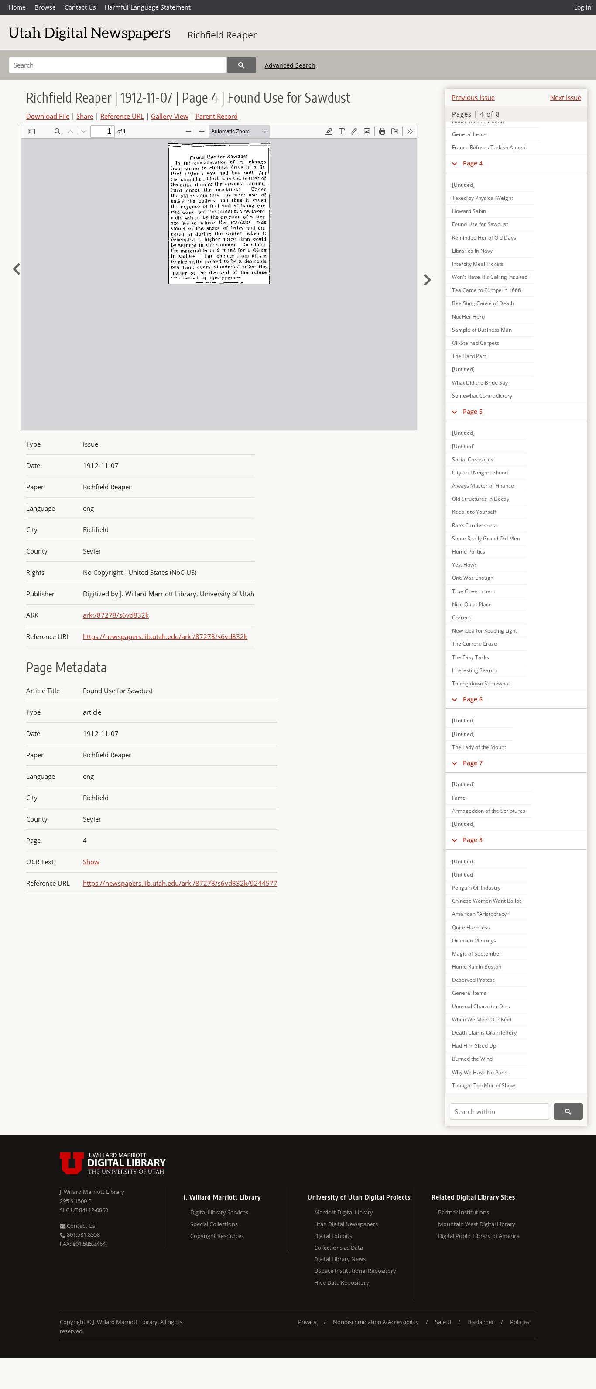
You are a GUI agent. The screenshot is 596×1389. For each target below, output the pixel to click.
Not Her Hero (468, 316)
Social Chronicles (472, 459)
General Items (469, 134)
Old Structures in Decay (480, 498)
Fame (459, 797)
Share (84, 116)
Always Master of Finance (483, 485)
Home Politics (468, 551)
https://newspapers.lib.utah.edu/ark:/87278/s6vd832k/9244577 (180, 883)
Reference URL (122, 116)
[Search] (241, 65)
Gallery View (169, 116)
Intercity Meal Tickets (478, 264)
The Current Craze (474, 643)
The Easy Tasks (470, 657)
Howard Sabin (469, 211)
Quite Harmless (471, 927)
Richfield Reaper (222, 35)
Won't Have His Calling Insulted (489, 277)
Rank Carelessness (475, 525)
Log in (583, 7)
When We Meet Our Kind (481, 1019)
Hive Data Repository (341, 1282)
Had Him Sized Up (474, 1045)
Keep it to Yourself (474, 512)
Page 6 (473, 699)
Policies (519, 1322)
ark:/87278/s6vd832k (116, 615)
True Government (473, 591)
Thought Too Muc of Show (483, 1085)
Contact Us (80, 7)
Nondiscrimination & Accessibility (376, 1322)
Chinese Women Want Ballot (486, 900)
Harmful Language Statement (148, 7)
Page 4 (473, 163)
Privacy (307, 1322)
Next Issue (565, 97)
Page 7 (473, 763)
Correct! (462, 617)
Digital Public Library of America (479, 1236)
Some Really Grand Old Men (486, 538)
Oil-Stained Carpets (475, 343)
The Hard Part (469, 356)
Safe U (443, 1322)
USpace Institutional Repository (355, 1271)
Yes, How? (464, 564)
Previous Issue (473, 97)
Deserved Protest (473, 979)
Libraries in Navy (472, 250)
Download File (47, 116)
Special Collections (214, 1224)
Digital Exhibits (333, 1236)
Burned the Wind (472, 1058)
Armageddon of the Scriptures (488, 811)
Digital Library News (340, 1259)
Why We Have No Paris (479, 1072)
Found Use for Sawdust (480, 224)
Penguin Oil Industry (476, 887)
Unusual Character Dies (481, 1006)
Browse (45, 7)
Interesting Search (474, 670)
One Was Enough (472, 577)
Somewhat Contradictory (482, 395)
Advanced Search (290, 65)
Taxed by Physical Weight (482, 198)
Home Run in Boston (476, 966)
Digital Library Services (219, 1212)
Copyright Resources (217, 1236)
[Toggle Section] (454, 163)
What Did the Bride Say (480, 382)
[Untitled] (463, 185)
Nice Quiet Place (472, 604)
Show (91, 861)
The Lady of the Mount (479, 747)
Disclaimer (480, 1322)
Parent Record (216, 116)
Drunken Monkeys (474, 940)
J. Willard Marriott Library (92, 1192)
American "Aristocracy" (480, 914)
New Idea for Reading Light (484, 630)
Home (17, 7)
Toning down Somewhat (481, 683)
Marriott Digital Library (343, 1212)
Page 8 (473, 839)
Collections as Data (338, 1247)
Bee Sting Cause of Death (483, 303)
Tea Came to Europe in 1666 (486, 290)
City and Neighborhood (480, 472)
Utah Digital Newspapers (346, 1224)
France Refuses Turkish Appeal (489, 147)
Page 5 (473, 411)
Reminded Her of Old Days (484, 237)
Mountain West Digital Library (476, 1224)
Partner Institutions (463, 1212)
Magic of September (476, 953)
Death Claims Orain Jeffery (484, 1032)
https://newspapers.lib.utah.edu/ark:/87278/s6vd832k (165, 636)
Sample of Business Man (482, 329)
